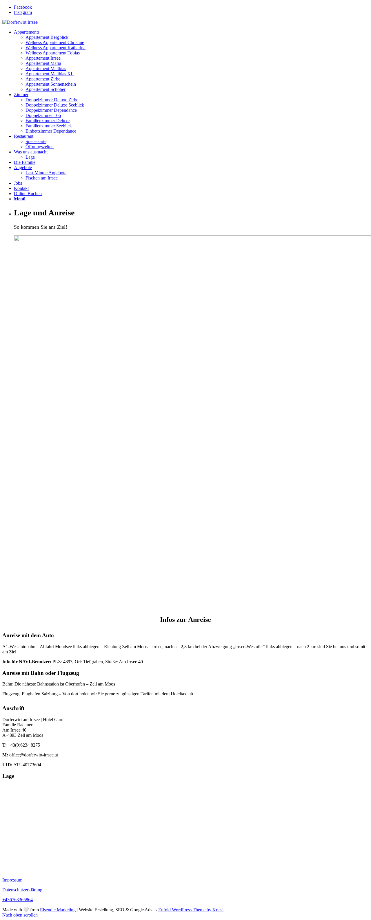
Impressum (12, 879)
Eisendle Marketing (58, 909)
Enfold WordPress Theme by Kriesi (190, 909)
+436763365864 (17, 899)
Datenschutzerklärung (22, 889)
